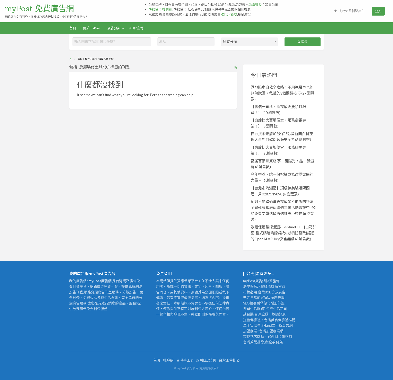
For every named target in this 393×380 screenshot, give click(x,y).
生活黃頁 (280, 309)
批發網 (168, 360)
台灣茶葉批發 (253, 342)
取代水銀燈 (229, 14)
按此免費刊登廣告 (352, 11)
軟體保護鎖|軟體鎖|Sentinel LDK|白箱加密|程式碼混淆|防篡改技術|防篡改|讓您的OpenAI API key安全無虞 (283, 233)
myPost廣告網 (254, 281)
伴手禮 (283, 320)
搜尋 (303, 42)
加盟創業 (273, 331)
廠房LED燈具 (206, 360)
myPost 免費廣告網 (39, 8)
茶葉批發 (255, 4)
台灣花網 (285, 336)
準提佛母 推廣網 (160, 9)
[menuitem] (349, 11)
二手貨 (277, 325)
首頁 (73, 28)
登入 (378, 11)
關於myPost (92, 28)
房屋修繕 (250, 286)
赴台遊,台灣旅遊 (255, 314)
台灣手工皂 (185, 360)
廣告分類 (114, 28)
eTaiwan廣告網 (273, 297)
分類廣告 (278, 292)
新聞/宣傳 (136, 28)
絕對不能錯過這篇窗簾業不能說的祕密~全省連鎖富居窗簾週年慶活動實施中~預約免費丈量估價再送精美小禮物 (283, 207)
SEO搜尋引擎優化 (257, 303)
